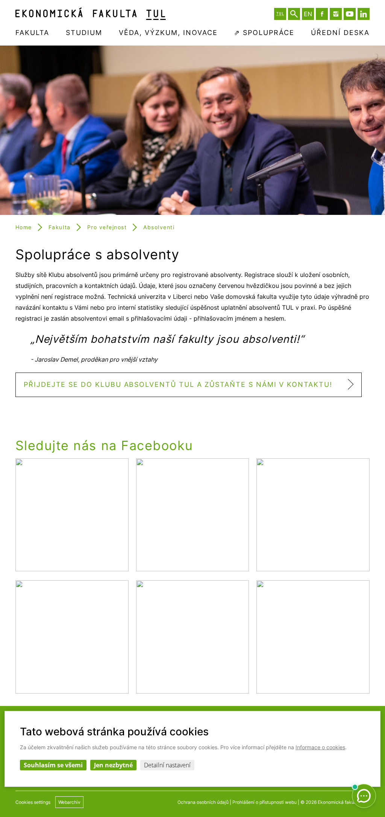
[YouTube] (350, 14)
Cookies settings (32, 802)
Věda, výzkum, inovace (168, 33)
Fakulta (32, 33)
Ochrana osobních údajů (203, 802)
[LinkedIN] (364, 14)
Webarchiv (69, 802)
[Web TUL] (280, 14)
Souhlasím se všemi (53, 765)
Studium (84, 33)
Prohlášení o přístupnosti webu (264, 802)
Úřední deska (340, 33)
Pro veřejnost (107, 227)
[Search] (294, 14)
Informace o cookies (320, 747)
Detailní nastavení (167, 765)
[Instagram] (336, 14)
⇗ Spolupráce (264, 33)
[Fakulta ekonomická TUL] (90, 14)
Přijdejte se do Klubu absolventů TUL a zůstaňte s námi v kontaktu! (178, 384)
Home (23, 227)
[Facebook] (322, 14)
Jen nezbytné (113, 765)
